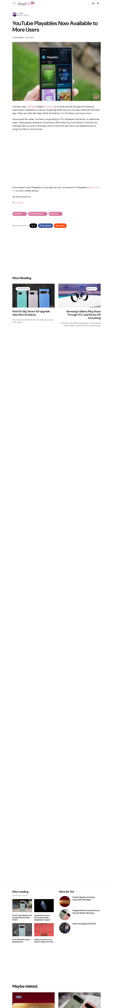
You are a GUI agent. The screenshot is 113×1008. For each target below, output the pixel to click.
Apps (64, 997)
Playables (48, 106)
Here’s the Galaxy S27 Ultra (84, 923)
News (19, 997)
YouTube (18, 202)
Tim (21, 13)
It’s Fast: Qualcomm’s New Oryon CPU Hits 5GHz (84, 898)
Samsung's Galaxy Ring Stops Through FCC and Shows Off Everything (83, 315)
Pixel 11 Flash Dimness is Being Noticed (21, 940)
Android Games (38, 214)
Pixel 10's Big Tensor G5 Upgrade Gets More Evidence (31, 313)
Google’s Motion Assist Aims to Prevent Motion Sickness (86, 911)
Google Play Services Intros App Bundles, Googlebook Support (42, 917)
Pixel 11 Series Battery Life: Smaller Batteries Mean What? (22, 917)
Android (20, 214)
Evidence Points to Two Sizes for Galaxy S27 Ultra (43, 940)
